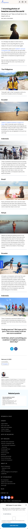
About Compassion (5, 466)
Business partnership (6, 456)
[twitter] (8, 497)
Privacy (9, 500)
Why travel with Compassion (8, 445)
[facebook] (2, 497)
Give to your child (5, 425)
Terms (5, 500)
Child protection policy (16, 500)
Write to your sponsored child (8, 483)
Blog (2, 489)
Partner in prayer (5, 452)
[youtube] (12, 497)
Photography (5, 364)
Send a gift (3, 485)
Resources (3, 454)
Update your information (7, 481)
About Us (4, 463)
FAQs (2, 500)
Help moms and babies (6, 427)
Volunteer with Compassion (7, 441)
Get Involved (5, 438)
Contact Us (4, 493)
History (3, 470)
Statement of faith (6, 468)
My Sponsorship (6, 477)
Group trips (4, 447)
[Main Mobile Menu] (25, 2)
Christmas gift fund (5, 449)
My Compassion (5, 480)
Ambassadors (4, 451)
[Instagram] (5, 497)
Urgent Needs (4, 423)
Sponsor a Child (6, 416)
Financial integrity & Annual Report (9, 471)
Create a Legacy (5, 429)
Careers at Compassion (6, 460)
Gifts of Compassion (6, 431)
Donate (3, 420)
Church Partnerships (6, 458)
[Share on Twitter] (12, 349)
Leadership (3, 473)
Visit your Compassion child (7, 443)
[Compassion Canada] (5, 2)
